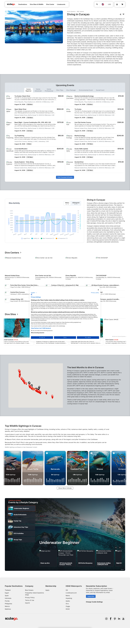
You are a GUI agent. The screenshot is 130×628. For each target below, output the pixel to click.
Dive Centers (12, 252)
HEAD (68, 609)
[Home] (11, 4)
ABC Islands (80, 11)
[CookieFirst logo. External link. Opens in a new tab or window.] (31, 294)
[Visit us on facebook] (110, 618)
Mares (68, 595)
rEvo (67, 604)
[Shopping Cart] (122, 4)
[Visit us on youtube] (123, 618)
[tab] (28, 90)
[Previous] (7, 269)
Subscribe (90, 596)
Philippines (8, 604)
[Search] (97, 4)
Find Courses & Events (65, 177)
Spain (7, 595)
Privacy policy (95, 292)
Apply (47, 590)
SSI (67, 590)
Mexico (7, 606)
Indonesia (8, 598)
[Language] (103, 4)
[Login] (117, 4)
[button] (33, 389)
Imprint (27, 603)
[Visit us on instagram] (106, 618)
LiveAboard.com (71, 593)
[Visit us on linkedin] (119, 618)
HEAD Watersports (74, 586)
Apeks (68, 601)
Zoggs (68, 606)
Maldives (8, 609)
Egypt (7, 593)
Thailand (8, 590)
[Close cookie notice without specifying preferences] (98, 289)
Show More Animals (65, 488)
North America (71, 11)
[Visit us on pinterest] (115, 618)
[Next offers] (120, 547)
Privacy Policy (30, 597)
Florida (7, 601)
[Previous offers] (116, 547)
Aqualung (69, 598)
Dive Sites (10, 314)
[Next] (124, 269)
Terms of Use (29, 600)
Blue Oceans (29, 590)
